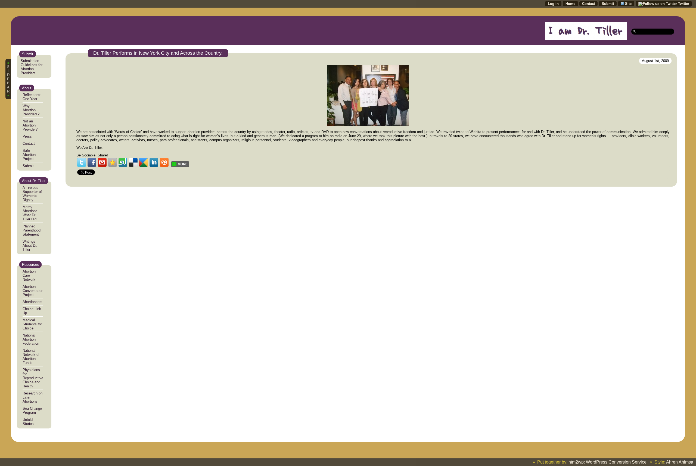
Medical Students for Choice (32, 324)
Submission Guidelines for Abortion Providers (31, 67)
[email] (102, 162)
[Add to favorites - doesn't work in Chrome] (112, 162)
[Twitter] (81, 162)
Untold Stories (28, 422)
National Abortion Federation (31, 339)
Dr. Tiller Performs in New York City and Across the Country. (158, 53)
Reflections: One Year (32, 97)
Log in (553, 4)
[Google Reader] (143, 162)
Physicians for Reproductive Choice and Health (33, 378)
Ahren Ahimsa (679, 462)
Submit (28, 166)
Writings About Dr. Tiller (30, 245)
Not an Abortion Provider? (30, 125)
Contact (29, 143)
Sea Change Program (32, 410)
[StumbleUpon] (123, 162)
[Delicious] (133, 162)
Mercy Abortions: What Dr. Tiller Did (31, 213)
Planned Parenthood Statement (32, 230)
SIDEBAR (8, 79)
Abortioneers (32, 302)
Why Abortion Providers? (31, 110)
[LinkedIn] (154, 162)
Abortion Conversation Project (33, 291)
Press (27, 136)
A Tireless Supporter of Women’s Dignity (32, 194)
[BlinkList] (164, 162)
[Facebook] (92, 162)
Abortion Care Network (29, 275)
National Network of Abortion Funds (31, 356)
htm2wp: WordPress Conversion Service (607, 462)
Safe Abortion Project (29, 155)
